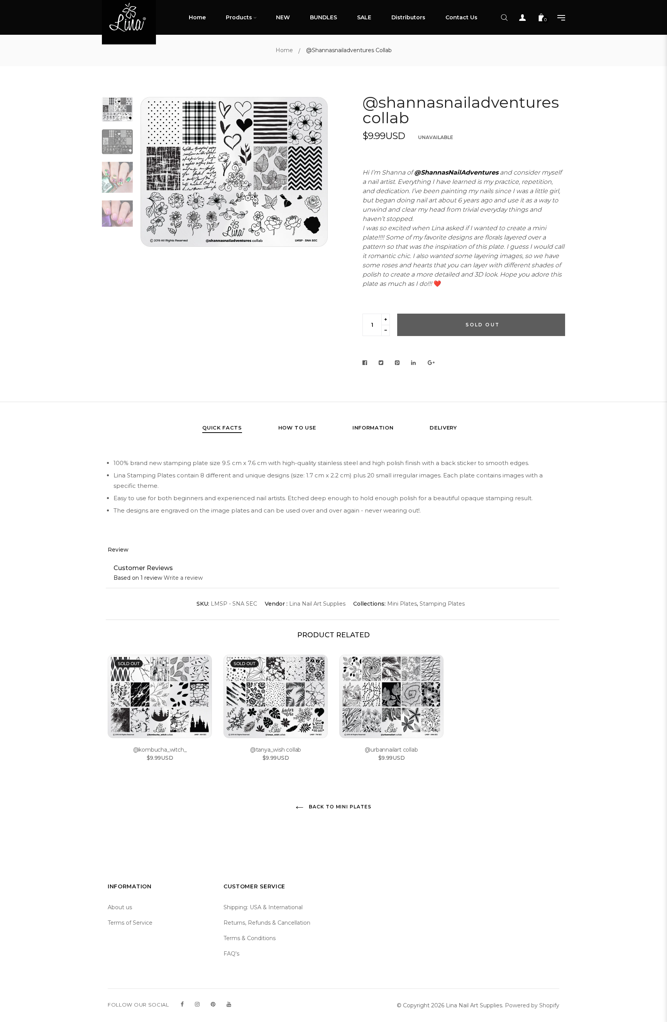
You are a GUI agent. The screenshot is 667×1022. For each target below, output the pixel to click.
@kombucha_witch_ (160, 749)
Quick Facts (222, 427)
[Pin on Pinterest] (397, 363)
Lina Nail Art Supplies (317, 603)
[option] (234, 172)
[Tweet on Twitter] (381, 363)
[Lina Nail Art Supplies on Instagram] (197, 1004)
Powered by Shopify (532, 1005)
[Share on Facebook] (366, 363)
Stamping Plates (442, 603)
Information (372, 427)
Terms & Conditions (249, 938)
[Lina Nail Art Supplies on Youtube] (229, 1004)
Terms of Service (130, 922)
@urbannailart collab (391, 749)
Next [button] (316, 191)
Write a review (183, 577)
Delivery (443, 427)
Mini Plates (402, 603)
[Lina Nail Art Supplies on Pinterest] (213, 1004)
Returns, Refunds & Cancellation (266, 922)
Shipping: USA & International (263, 907)
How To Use (297, 427)
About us (120, 907)
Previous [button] (152, 191)
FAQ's (231, 953)
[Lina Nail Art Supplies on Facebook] (182, 1004)
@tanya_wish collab (275, 749)
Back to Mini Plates (339, 807)
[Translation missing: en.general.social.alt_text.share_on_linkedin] (413, 363)
